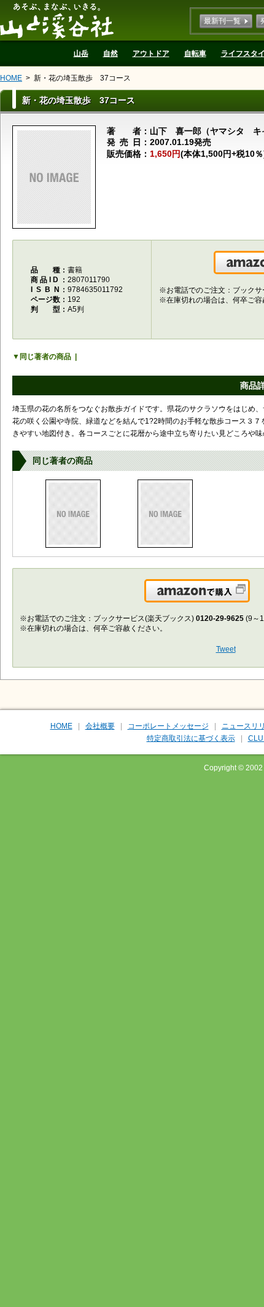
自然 (110, 53)
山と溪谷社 (57, 20)
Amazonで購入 (249, 598)
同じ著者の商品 (45, 356)
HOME (11, 78)
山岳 (81, 53)
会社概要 (100, 726)
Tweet (226, 649)
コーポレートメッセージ (168, 726)
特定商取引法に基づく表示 (191, 738)
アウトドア (151, 53)
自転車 (195, 53)
